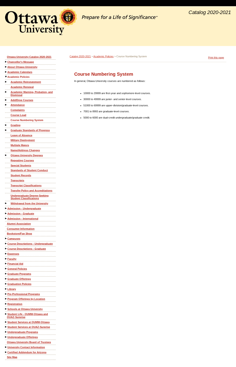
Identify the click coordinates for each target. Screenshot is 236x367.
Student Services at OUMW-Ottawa (28, 322)
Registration (14, 304)
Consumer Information (21, 228)
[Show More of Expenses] (6, 254)
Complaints (18, 110)
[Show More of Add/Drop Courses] (6, 100)
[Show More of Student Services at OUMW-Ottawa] (6, 322)
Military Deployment (23, 140)
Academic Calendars (19, 72)
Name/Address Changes (25, 150)
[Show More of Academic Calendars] (6, 72)
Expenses (13, 253)
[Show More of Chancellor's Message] (6, 62)
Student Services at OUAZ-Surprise (28, 327)
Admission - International (22, 218)
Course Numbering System (27, 120)
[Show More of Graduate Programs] (6, 274)
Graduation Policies (19, 284)
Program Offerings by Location (26, 299)
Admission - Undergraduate (24, 208)
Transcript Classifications (26, 185)
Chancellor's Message (20, 62)
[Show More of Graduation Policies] (6, 284)
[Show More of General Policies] (6, 269)
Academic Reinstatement (26, 82)
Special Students (21, 165)
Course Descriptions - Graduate (26, 248)
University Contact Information (26, 347)
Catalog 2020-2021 (80, 56)
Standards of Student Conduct (29, 170)
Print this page (216, 57)
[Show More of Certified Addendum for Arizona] (6, 352)
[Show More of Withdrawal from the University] (6, 203)
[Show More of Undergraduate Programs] (6, 332)
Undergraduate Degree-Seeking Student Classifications (30, 197)
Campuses (13, 238)
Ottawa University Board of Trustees (29, 342)
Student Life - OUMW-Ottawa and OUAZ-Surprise (27, 315)
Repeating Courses (22, 160)
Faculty (11, 258)
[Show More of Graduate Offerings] (6, 279)
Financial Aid (15, 263)
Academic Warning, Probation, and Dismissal (32, 93)
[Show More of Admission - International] (6, 218)
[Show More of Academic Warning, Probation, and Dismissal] (6, 92)
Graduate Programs (19, 273)
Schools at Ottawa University (25, 309)
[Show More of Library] (6, 289)
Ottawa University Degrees (27, 155)
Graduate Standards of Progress (30, 130)
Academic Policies (18, 76)
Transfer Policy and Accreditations (31, 190)
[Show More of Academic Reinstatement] (6, 82)
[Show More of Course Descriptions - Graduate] (6, 249)
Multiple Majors (20, 145)
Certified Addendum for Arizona (26, 352)
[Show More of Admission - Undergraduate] (6, 208)
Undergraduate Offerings (22, 337)
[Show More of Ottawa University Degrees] (6, 155)
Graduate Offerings (19, 278)
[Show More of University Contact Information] (6, 347)
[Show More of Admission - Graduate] (6, 213)
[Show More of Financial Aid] (6, 264)
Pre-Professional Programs (23, 294)
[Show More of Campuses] (6, 238)
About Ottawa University (22, 67)
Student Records (21, 175)
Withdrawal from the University (29, 203)
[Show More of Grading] (6, 125)
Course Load (18, 115)
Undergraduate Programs (22, 332)
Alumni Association (19, 223)
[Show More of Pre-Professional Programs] (6, 294)
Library (11, 289)
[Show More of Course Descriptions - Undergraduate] (6, 244)
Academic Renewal (22, 87)
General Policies (17, 268)
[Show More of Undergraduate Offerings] (6, 337)
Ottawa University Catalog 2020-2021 (29, 56)
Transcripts (17, 180)
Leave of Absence (21, 135)
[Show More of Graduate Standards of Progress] (6, 130)
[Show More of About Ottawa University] (6, 67)
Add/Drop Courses (22, 100)
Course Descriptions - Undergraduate (30, 243)
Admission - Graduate (20, 213)
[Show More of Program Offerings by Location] (6, 299)
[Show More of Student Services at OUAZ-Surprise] (6, 327)
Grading (16, 125)
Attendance (18, 105)
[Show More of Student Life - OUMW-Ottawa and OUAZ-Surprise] (6, 314)
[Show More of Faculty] (6, 259)
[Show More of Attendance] (6, 105)
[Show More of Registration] (6, 304)
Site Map (12, 357)
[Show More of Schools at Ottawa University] (6, 309)
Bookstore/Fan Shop (19, 233)
